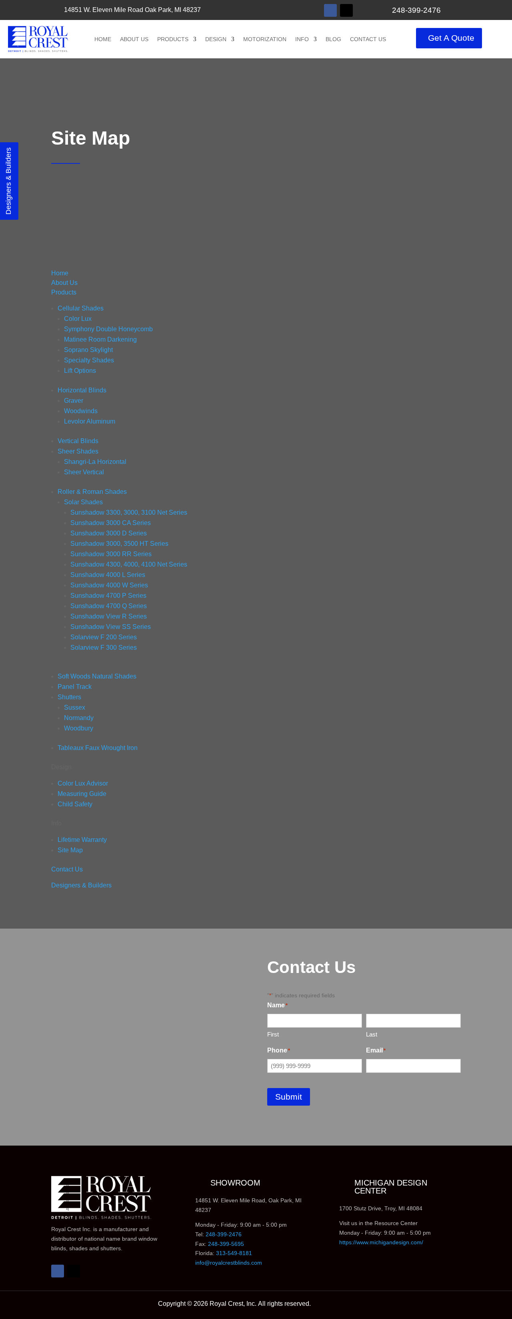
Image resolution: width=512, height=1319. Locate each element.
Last (371, 1034)
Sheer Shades (78, 451)
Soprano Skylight (88, 349)
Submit (288, 1096)
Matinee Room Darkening (100, 339)
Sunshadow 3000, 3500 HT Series (119, 543)
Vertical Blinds (78, 441)
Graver (73, 400)
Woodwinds (81, 411)
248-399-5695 (226, 1244)
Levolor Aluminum (89, 421)
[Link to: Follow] (330, 10)
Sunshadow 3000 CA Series (110, 522)
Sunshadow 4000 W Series (109, 585)
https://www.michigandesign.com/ (381, 1242)
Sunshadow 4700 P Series (108, 595)
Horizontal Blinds (82, 390)
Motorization (264, 39)
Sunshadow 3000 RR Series (111, 554)
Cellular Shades (81, 308)
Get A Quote (451, 38)
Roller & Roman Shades (92, 491)
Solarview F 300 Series (103, 647)
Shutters (69, 697)
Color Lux (78, 318)
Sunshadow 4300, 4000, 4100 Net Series (128, 564)
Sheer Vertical (84, 472)
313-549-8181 (234, 1253)
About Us (134, 39)
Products (172, 39)
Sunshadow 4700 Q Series (108, 606)
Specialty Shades (89, 360)
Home (102, 39)
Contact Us (368, 39)
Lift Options (80, 370)
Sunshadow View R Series (108, 616)
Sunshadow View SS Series (110, 626)
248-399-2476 (412, 10)
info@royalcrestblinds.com (228, 1262)
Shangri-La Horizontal (95, 461)
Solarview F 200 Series (103, 637)
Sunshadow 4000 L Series (107, 574)
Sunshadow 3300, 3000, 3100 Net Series (128, 512)
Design (215, 39)
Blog (333, 39)
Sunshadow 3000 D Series (108, 533)
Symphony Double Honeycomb (108, 329)
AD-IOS (332, 1305)
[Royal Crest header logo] (38, 39)
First (273, 1034)
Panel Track (75, 686)
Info (302, 39)
